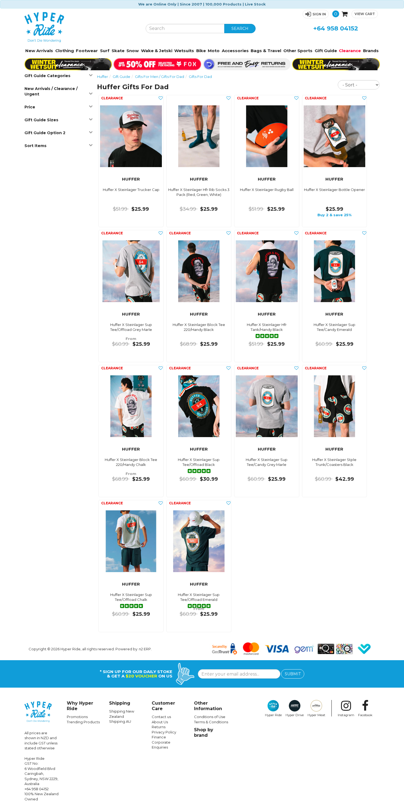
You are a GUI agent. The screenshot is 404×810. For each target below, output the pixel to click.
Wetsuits (184, 50)
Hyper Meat (316, 715)
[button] (316, 14)
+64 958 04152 (335, 28)
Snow (132, 50)
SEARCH (239, 28)
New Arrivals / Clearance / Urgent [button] (51, 91)
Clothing (64, 50)
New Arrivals (39, 50)
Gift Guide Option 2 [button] (44, 132)
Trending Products (83, 722)
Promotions (77, 717)
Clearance (350, 50)
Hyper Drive (295, 715)
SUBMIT (293, 673)
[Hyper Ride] (80, 27)
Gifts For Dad (200, 76)
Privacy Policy (164, 732)
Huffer (102, 76)
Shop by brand (203, 732)
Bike (201, 50)
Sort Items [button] (35, 145)
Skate (118, 50)
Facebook (365, 715)
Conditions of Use (209, 717)
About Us (160, 722)
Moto (214, 50)
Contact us (161, 717)
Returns (158, 727)
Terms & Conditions (211, 722)
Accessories (235, 50)
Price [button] (29, 107)
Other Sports (297, 50)
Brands (371, 50)
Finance (159, 737)
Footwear (87, 50)
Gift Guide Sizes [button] (41, 119)
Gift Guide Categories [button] (47, 75)
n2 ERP (145, 649)
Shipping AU (120, 721)
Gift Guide (326, 50)
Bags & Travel (266, 50)
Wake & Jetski (156, 50)
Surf (104, 50)
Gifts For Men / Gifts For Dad (159, 76)
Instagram (346, 715)
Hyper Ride (273, 715)
